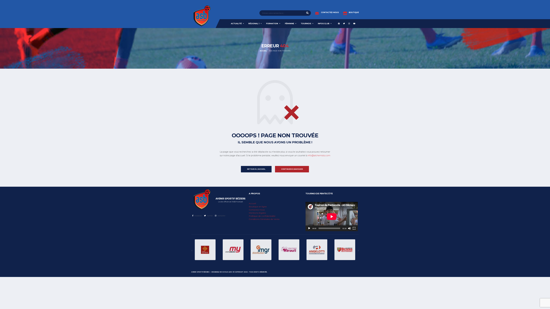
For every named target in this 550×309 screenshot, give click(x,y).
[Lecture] (309, 228)
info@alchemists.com (319, 155)
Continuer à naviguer (292, 169)
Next (358, 250)
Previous (192, 250)
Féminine (289, 23)
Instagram (221, 216)
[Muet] (349, 228)
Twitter (210, 216)
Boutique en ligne (258, 206)
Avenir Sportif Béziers (200, 272)
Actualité (236, 23)
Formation (272, 23)
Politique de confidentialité (262, 216)
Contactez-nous (257, 209)
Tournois (306, 23)
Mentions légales (257, 213)
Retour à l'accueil (256, 169)
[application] (332, 216)
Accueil (252, 203)
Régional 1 (253, 23)
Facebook (198, 216)
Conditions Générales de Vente (264, 219)
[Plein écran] (354, 228)
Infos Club (323, 23)
